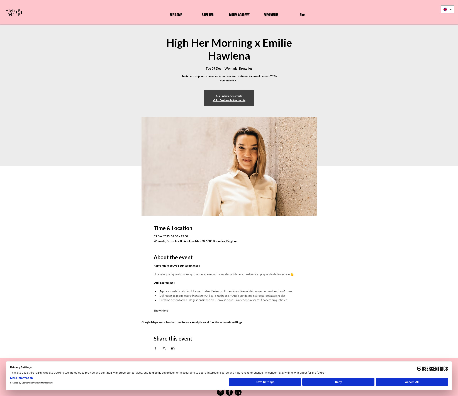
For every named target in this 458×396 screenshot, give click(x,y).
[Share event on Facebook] (155, 348)
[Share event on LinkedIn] (173, 348)
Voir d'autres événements (229, 100)
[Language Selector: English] (447, 9)
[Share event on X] (164, 348)
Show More (161, 310)
